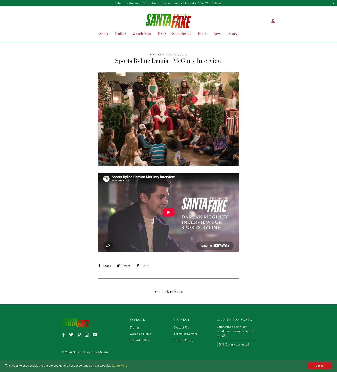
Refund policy (139, 340)
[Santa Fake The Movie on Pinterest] (79, 334)
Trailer (120, 33)
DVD (162, 33)
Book (202, 33)
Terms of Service (185, 333)
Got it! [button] (320, 365)
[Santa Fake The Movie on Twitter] (71, 334)
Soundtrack (182, 33)
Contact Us (181, 327)
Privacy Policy (183, 340)
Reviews (157, 54)
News (217, 33)
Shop (103, 33)
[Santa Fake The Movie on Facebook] (63, 334)
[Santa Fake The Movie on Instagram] (87, 334)
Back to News (171, 291)
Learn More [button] (119, 365)
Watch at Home (141, 333)
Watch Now (142, 33)
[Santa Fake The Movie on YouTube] (95, 334)
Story (233, 33)
